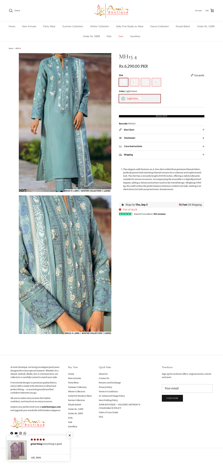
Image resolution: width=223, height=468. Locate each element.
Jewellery (135, 36)
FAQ (101, 417)
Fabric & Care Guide (108, 412)
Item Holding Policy (108, 400)
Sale (120, 36)
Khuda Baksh (183, 26)
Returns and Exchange (110, 382)
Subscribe (172, 398)
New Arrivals (29, 26)
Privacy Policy (105, 387)
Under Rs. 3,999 (205, 26)
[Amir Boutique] (111, 10)
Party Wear (49, 26)
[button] (69, 435)
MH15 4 (18, 48)
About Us (103, 374)
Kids (109, 36)
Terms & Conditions (108, 391)
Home (12, 26)
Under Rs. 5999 (91, 36)
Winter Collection (99, 26)
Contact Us (104, 378)
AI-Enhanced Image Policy (112, 396)
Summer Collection (72, 26)
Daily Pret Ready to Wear (129, 26)
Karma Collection (159, 26)
